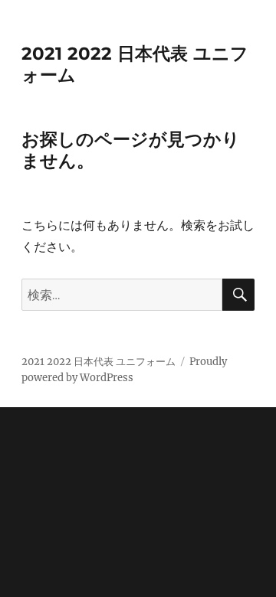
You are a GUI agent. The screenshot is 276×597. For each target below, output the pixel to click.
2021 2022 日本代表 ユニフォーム (98, 361)
